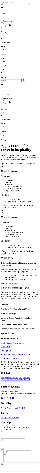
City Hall (22, 408)
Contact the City (6, 427)
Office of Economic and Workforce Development (18, 163)
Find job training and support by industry (15, 378)
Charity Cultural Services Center (12, 343)
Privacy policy (6, 418)
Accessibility (7, 429)
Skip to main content (8, 2)
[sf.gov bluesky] (13, 399)
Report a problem (18, 427)
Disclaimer (15, 418)
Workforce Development (9, 391)
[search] (23, 80)
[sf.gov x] (10, 399)
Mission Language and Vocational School (15, 354)
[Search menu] (20, 74)
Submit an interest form (9, 283)
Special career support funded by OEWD (15, 380)
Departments (11, 408)
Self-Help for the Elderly (9, 358)
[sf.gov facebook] (2, 399)
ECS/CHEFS (5, 347)
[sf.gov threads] (7, 399)
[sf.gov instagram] (5, 399)
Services (4, 408)
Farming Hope (6, 351)
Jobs (2, 23)
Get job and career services (10, 382)
